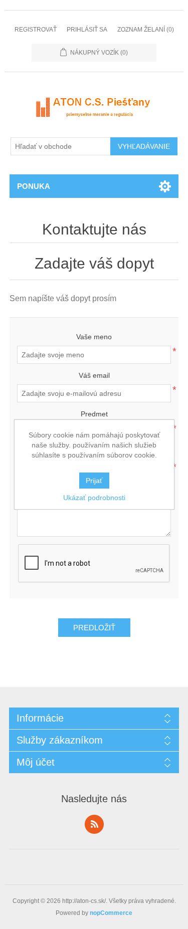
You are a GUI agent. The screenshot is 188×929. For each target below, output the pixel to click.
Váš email (94, 375)
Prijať (94, 481)
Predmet (94, 414)
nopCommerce (111, 912)
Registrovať (36, 29)
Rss (94, 824)
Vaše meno (94, 337)
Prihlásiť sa (87, 29)
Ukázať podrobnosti (94, 498)
